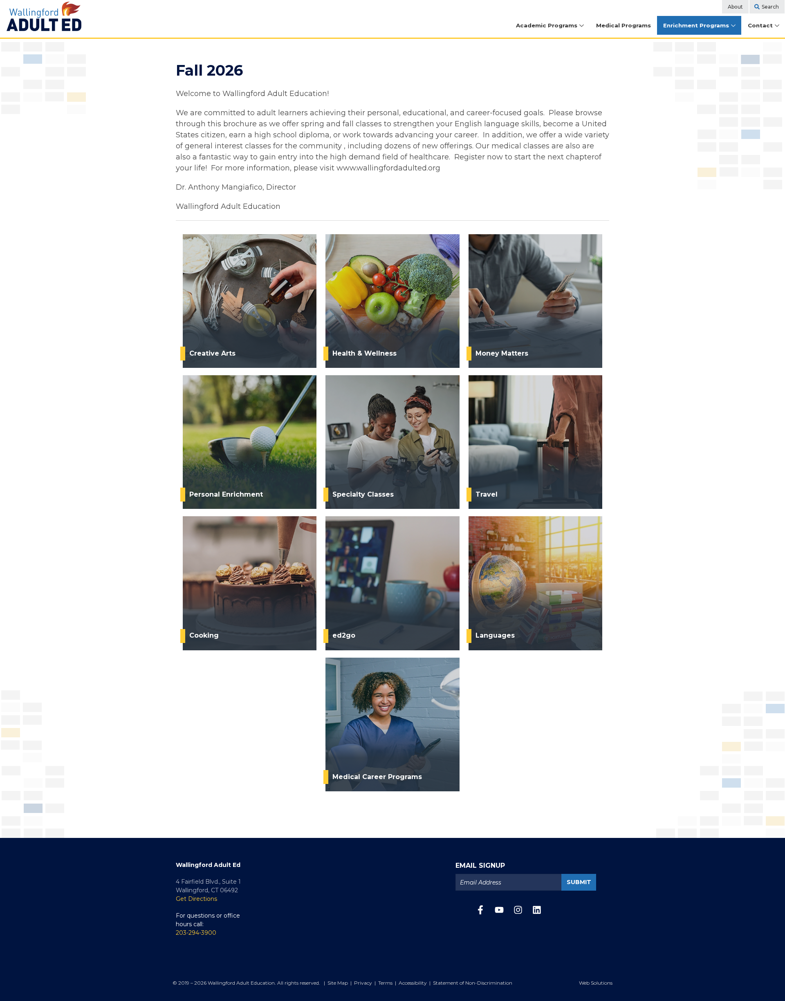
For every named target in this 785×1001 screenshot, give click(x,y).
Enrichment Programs (696, 25)
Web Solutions (595, 983)
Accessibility (413, 983)
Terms (385, 983)
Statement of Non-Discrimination (472, 983)
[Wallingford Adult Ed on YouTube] (499, 912)
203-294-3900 (196, 932)
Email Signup (480, 865)
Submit (579, 882)
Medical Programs (623, 25)
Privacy (363, 983)
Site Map (337, 983)
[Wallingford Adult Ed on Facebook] (480, 912)
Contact (760, 25)
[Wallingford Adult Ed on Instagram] (518, 912)
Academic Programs (546, 25)
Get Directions (196, 898)
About (735, 7)
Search (770, 7)
